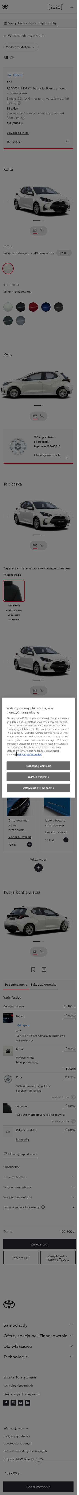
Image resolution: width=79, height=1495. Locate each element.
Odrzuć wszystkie (38, 776)
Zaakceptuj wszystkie (38, 765)
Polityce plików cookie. (29, 754)
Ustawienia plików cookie (38, 787)
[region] (38, 748)
